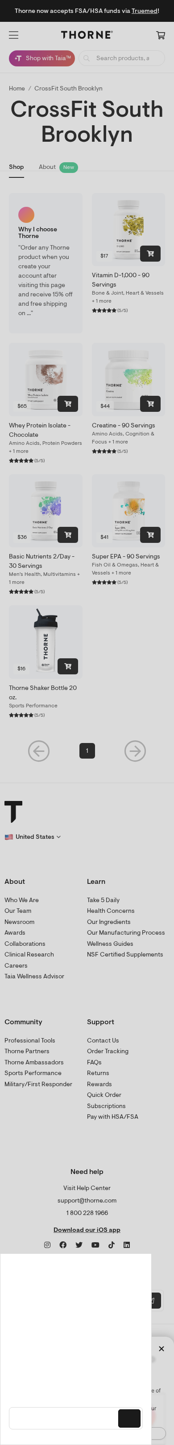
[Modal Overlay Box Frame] (76, 1349)
